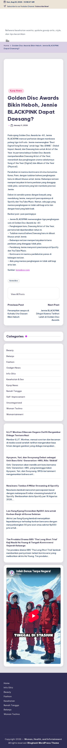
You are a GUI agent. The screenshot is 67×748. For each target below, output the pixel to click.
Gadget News (13, 367)
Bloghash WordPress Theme (43, 742)
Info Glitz (11, 373)
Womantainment (14, 414)
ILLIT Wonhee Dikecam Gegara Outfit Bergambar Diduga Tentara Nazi (33, 434)
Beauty (10, 350)
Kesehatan (9, 700)
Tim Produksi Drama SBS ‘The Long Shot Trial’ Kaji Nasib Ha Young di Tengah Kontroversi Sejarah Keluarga (31, 542)
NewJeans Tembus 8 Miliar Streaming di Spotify (32, 485)
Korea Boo (14, 281)
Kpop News (16, 91)
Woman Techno (14, 408)
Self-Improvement (15, 396)
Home (7, 683)
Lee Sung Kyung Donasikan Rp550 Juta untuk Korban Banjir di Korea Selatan (31, 512)
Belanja (10, 356)
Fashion (10, 362)
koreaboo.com (23, 270)
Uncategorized (14, 402)
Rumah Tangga (14, 391)
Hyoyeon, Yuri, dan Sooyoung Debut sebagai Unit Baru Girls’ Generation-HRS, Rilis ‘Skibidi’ (32, 459)
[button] (18, 294)
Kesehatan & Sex (15, 379)
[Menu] (7, 41)
